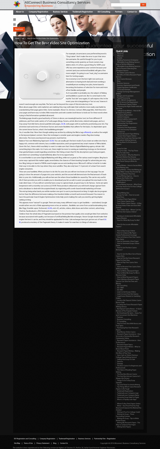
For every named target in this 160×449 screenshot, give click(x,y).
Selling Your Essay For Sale (126, 359)
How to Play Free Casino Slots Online (127, 263)
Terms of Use (28, 443)
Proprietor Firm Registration (126, 127)
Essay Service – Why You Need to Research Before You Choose (128, 156)
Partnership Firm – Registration (105, 439)
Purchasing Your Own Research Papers (127, 329)
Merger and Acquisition (125, 96)
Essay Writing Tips (123, 193)
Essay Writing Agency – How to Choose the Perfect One (127, 177)
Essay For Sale (122, 149)
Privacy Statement (43, 443)
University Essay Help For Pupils (128, 397)
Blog (118, 81)
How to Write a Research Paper (128, 271)
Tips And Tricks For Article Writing (128, 385)
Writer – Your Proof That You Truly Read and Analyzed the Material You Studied (128, 408)
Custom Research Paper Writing (128, 134)
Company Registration (38, 12)
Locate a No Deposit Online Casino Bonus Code (128, 301)
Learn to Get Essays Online (126, 292)
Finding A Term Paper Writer (126, 199)
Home (17, 38)
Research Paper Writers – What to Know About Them (128, 348)
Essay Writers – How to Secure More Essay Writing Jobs (129, 167)
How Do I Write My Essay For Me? (128, 220)
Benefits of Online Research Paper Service (128, 76)
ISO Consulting (104, 12)
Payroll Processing (123, 98)
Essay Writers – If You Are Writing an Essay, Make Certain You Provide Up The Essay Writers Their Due (128, 172)
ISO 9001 (120, 290)
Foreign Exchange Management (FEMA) (128, 93)
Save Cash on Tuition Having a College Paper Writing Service (127, 356)
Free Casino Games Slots (125, 201)
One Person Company (124, 121)
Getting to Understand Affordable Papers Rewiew (128, 217)
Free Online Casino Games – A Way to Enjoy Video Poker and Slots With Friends (128, 206)
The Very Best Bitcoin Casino (127, 374)
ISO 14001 (120, 288)
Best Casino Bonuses (124, 79)
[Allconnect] (17, 7)
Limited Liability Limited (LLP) (127, 119)
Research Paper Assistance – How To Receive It (128, 341)
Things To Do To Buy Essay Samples (125, 382)
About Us (20, 12)
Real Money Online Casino (126, 332)
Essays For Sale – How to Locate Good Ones (127, 196)
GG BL (63, 124)
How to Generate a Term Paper (128, 241)
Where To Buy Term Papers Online (128, 404)
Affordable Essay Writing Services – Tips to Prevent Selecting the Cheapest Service (128, 69)
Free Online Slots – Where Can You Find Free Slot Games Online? (128, 211)
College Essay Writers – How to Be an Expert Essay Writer (128, 112)
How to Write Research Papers (127, 277)
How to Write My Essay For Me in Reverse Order (128, 274)
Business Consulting (124, 319)
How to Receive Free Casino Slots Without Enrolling (128, 268)
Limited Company (123, 117)
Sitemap (120, 364)
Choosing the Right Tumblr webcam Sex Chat (129, 107)
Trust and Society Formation (127, 130)
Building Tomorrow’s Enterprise (127, 60)
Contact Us (132, 12)
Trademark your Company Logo (128, 393)
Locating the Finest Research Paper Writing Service (129, 306)
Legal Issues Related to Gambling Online (128, 297)
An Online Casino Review (126, 73)
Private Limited (122, 125)
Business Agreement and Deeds (128, 85)
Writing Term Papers (124, 427)
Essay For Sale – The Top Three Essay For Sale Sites (127, 152)
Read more (19, 29)
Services (120, 361)
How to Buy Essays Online (126, 231)
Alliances (120, 56)
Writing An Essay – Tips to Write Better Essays (127, 419)
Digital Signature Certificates (127, 87)
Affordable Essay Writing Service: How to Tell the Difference (128, 63)
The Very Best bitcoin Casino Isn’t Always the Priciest (128, 377)
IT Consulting (121, 321)
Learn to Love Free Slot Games (127, 294)
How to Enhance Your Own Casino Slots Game (128, 238)
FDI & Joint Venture (123, 90)
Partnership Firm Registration (127, 123)
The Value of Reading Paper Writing (126, 371)
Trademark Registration (83, 12)
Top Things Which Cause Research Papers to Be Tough (128, 388)
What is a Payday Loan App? (127, 399)
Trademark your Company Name (128, 395)
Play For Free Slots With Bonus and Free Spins (128, 325)
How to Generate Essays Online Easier (127, 245)
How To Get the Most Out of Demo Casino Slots (128, 255)
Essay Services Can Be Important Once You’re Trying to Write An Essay (128, 161)
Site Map (17, 443)
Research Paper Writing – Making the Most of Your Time (128, 352)
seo (23, 38)
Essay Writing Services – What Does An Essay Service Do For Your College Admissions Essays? (129, 187)
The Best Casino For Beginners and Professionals (128, 367)
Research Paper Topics (125, 345)
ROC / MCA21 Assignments (126, 100)
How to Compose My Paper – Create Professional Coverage (126, 234)
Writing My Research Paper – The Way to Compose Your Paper (128, 424)
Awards (119, 58)
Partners (118, 12)
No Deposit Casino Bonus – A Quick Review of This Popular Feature (128, 310)
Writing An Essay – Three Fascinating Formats (125, 415)
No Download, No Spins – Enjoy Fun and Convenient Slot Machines (129, 314)
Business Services (60, 12)
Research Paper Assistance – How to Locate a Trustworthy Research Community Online (128, 336)
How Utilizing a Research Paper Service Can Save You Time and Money (127, 281)
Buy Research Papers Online (127, 104)
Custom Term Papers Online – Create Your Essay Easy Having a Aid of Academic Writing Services (128, 138)
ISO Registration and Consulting (25, 439)
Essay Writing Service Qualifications (124, 181)
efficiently (88, 132)
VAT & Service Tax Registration (127, 102)
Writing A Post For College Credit (128, 412)
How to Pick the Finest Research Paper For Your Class (128, 259)
